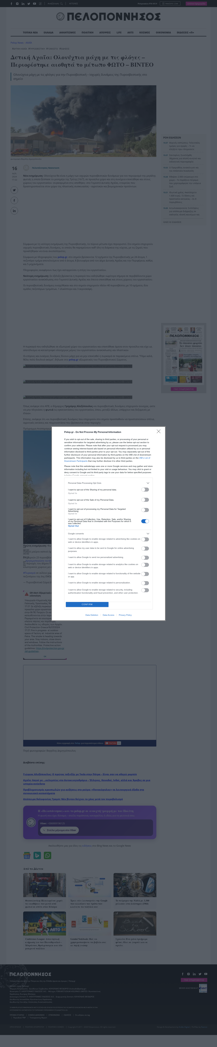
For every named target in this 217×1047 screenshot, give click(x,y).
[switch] (145, 490)
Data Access (108, 615)
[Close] (159, 432)
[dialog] (108, 524)
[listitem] (108, 483)
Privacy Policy (125, 615)
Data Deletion (91, 615)
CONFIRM (87, 604)
